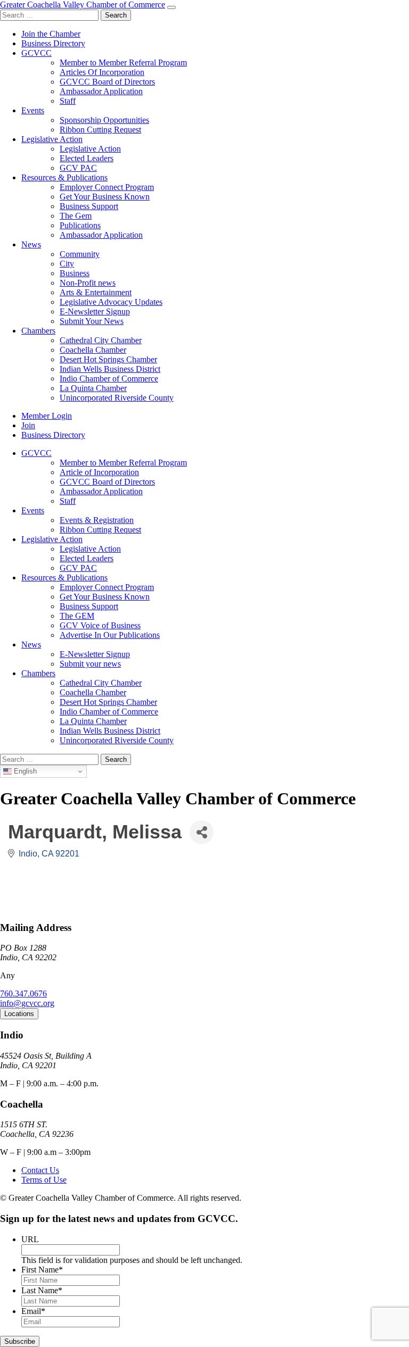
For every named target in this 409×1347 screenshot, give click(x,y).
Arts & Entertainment (96, 292)
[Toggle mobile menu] (171, 7)
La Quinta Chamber (93, 388)
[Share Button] (202, 832)
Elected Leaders (86, 158)
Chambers (38, 330)
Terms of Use (44, 1179)
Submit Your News (92, 321)
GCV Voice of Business (100, 625)
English (24, 771)
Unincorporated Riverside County (117, 397)
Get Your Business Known (105, 196)
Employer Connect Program (107, 187)
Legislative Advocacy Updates (111, 301)
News (31, 244)
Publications (80, 225)
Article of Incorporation (99, 472)
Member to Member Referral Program (123, 62)
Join (28, 425)
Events (32, 110)
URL (30, 1239)
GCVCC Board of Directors (107, 81)
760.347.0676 (23, 993)
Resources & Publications (64, 177)
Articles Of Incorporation (102, 72)
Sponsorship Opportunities (104, 119)
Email (33, 1311)
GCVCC (36, 52)
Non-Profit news (88, 282)
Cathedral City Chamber (101, 340)
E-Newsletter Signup (95, 311)
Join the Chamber (50, 33)
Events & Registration (97, 520)
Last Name (41, 1290)
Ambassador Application (101, 91)
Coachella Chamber (93, 349)
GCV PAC (78, 167)
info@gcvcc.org (27, 1003)
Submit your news (90, 663)
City (67, 263)
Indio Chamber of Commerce (109, 378)
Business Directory (53, 43)
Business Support (89, 206)
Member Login (46, 415)
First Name (42, 1269)
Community (80, 254)
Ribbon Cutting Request (100, 129)
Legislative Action (52, 139)
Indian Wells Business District (110, 368)
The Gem (76, 215)
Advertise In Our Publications (110, 634)
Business (74, 273)
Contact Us (40, 1170)
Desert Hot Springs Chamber (108, 359)
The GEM (77, 615)
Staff (68, 100)
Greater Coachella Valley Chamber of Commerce (82, 4)
